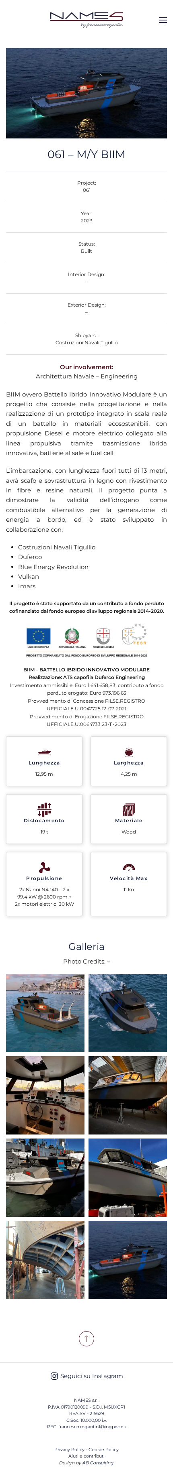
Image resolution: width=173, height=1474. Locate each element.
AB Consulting (97, 1463)
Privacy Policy (69, 1449)
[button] (163, 20)
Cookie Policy (104, 1449)
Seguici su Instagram (91, 1376)
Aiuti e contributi (86, 1456)
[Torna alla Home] (86, 20)
